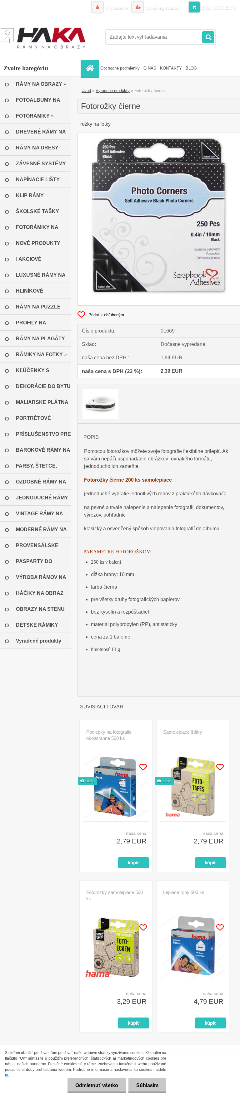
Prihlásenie (117, 7)
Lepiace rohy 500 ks (183, 892)
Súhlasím (147, 1085)
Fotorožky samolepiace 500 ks (114, 895)
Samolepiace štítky (182, 732)
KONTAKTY (171, 68)
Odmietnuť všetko (96, 1085)
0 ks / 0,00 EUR (219, 7)
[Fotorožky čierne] (159, 135)
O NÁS (149, 68)
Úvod (86, 90)
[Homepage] (91, 68)
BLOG (191, 68)
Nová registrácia (161, 7)
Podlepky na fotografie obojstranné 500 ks (109, 735)
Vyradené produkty (113, 90)
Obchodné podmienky (120, 68)
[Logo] (43, 37)
